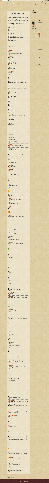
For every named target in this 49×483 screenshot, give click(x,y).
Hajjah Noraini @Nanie (12, 62)
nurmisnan (10, 210)
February (38, 41)
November (39, 33)
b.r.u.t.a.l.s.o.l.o (14, 3)
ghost (10, 56)
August (38, 27)
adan (10, 50)
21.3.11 (10, 363)
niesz (10, 430)
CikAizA (10, 215)
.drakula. (10, 253)
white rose (10, 309)
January (38, 64)
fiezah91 (10, 355)
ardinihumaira (11, 292)
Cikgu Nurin (10, 153)
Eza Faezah (10, 198)
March (38, 62)
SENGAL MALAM (11, 46)
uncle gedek (10, 169)
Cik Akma (10, 206)
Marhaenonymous (11, 202)
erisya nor (10, 236)
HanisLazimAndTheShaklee (12, 415)
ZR (9, 91)
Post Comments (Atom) (12, 477)
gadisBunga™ (11, 400)
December (39, 32)
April (38, 31)
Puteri (10, 123)
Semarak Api (10, 359)
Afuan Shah (10, 165)
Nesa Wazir (10, 365)
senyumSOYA (11, 242)
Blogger (28, 481)
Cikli (9, 67)
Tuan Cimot (10, 95)
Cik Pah (10, 451)
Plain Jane (10, 296)
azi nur (10, 322)
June (38, 29)
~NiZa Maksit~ (11, 71)
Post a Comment (10, 472)
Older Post (28, 475)
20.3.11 (10, 54)
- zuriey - (10, 305)
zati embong (10, 144)
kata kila (10, 338)
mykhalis (10, 457)
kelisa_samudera (11, 404)
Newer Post (8, 475)
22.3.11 (10, 471)
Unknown (10, 224)
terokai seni (10, 330)
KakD (10, 301)
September (39, 35)
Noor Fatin (10, 257)
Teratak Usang (11, 186)
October (38, 34)
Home (19, 475)
